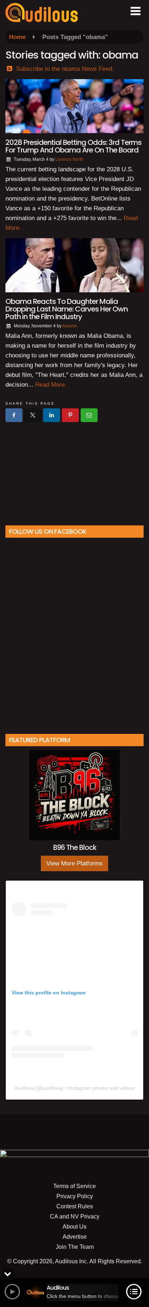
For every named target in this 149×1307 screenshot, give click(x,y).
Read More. (51, 384)
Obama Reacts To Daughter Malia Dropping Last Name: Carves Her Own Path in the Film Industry (66, 309)
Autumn (69, 325)
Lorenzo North (69, 159)
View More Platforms (74, 863)
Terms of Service (74, 1186)
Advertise (75, 1237)
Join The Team (75, 1247)
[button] (135, 11)
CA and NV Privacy (74, 1216)
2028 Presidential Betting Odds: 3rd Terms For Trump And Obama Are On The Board (73, 146)
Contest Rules (74, 1206)
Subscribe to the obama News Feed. (65, 68)
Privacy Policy (74, 1196)
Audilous (24, 1088)
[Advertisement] (74, 471)
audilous (51, 1088)
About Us (74, 1227)
